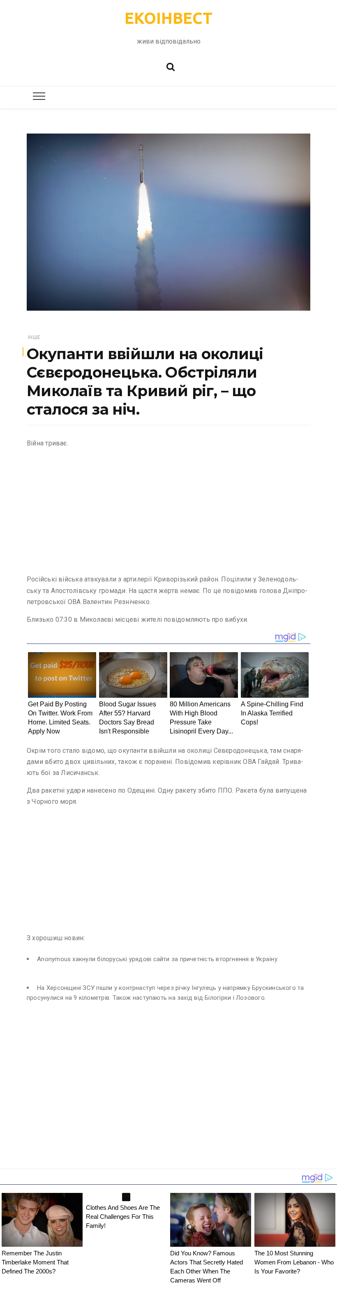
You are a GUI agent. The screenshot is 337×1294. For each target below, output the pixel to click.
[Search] (170, 66)
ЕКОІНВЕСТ (168, 18)
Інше (34, 337)
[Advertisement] (168, 512)
